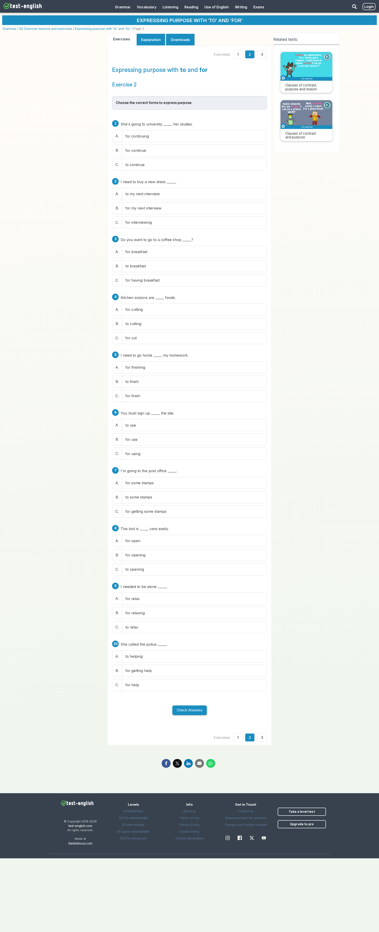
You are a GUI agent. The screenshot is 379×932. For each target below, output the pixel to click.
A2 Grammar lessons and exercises (45, 28)
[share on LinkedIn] (188, 763)
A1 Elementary (133, 811)
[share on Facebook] (166, 763)
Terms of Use (189, 818)
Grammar (9, 28)
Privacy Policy (189, 825)
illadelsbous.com (80, 843)
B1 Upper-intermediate (133, 831)
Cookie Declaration (190, 838)
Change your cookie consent (246, 825)
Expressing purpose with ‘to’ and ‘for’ (103, 28)
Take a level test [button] (302, 811)
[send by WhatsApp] (210, 763)
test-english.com (80, 826)
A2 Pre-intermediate (133, 818)
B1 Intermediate (133, 825)
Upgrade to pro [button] (302, 824)
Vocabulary (146, 7)
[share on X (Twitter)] (177, 763)
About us (189, 811)
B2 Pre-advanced (133, 838)
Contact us (245, 811)
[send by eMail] (199, 763)
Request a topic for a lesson (245, 818)
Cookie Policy (189, 831)
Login (369, 6)
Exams (258, 7)
